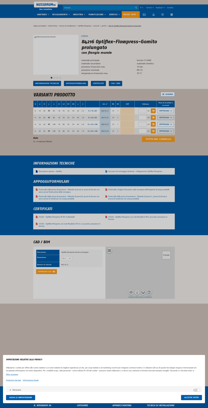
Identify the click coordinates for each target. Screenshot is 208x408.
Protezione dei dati (13, 380)
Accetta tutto (191, 397)
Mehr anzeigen (12, 374)
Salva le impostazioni (20, 397)
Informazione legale (31, 380)
